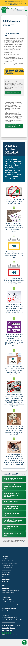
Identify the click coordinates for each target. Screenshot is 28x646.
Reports (9, 617)
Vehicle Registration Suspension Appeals (11, 604)
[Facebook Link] (2, 633)
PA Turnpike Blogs (6, 597)
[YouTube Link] (10, 633)
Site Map (12, 628)
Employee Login (7, 630)
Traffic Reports (5, 588)
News (3, 585)
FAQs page (21, 541)
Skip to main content (13, 9)
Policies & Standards (6, 576)
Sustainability (5, 610)
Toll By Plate (11, 24)
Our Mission (5, 558)
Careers (18, 625)
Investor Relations (6, 572)
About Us (5, 556)
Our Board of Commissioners (8, 560)
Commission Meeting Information (9, 563)
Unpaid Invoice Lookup (13, 92)
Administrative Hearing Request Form (13, 125)
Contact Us (5, 628)
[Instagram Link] (6, 633)
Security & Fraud (5, 579)
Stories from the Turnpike (8, 592)
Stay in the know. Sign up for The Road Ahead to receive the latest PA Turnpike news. (14, 3)
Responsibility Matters (9, 608)
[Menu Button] (26, 10)
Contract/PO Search (8, 625)
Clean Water (5, 613)
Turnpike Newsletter (10, 590)
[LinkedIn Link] (8, 633)
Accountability (5, 615)
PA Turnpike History (6, 570)
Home (4, 24)
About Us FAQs (5, 581)
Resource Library (6, 574)
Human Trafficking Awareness (8, 622)
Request (7, 599)
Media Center (5, 594)
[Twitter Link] (4, 633)
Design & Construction (7, 567)
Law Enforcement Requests (8, 601)
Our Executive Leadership (8, 565)
